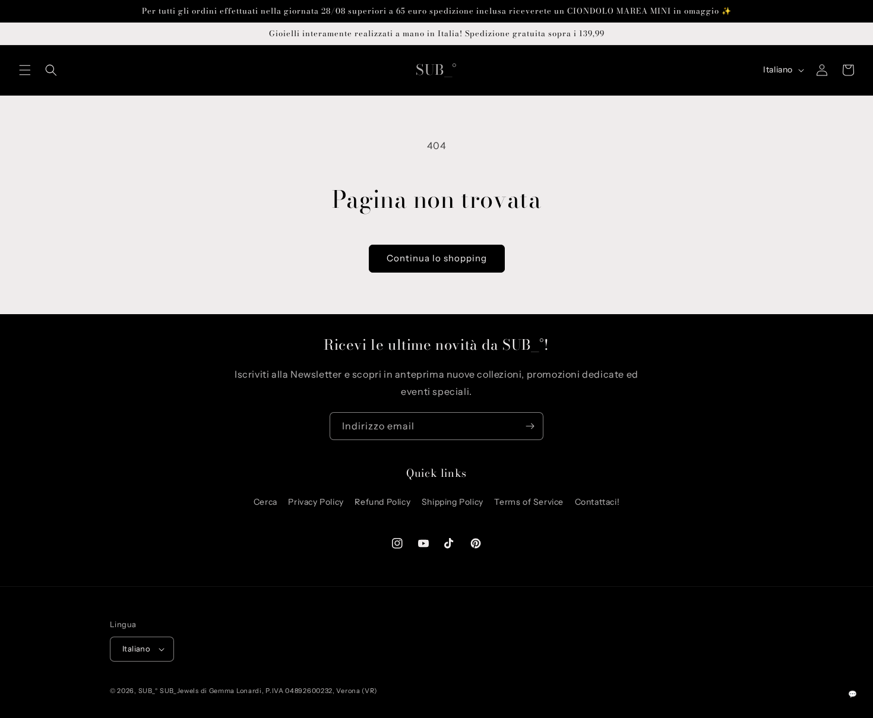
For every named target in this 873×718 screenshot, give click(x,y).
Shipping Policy (452, 501)
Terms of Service (529, 501)
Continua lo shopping (437, 258)
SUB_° (149, 691)
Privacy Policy (315, 501)
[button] (25, 70)
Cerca (265, 501)
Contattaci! (597, 501)
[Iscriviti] (530, 426)
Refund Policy (382, 501)
